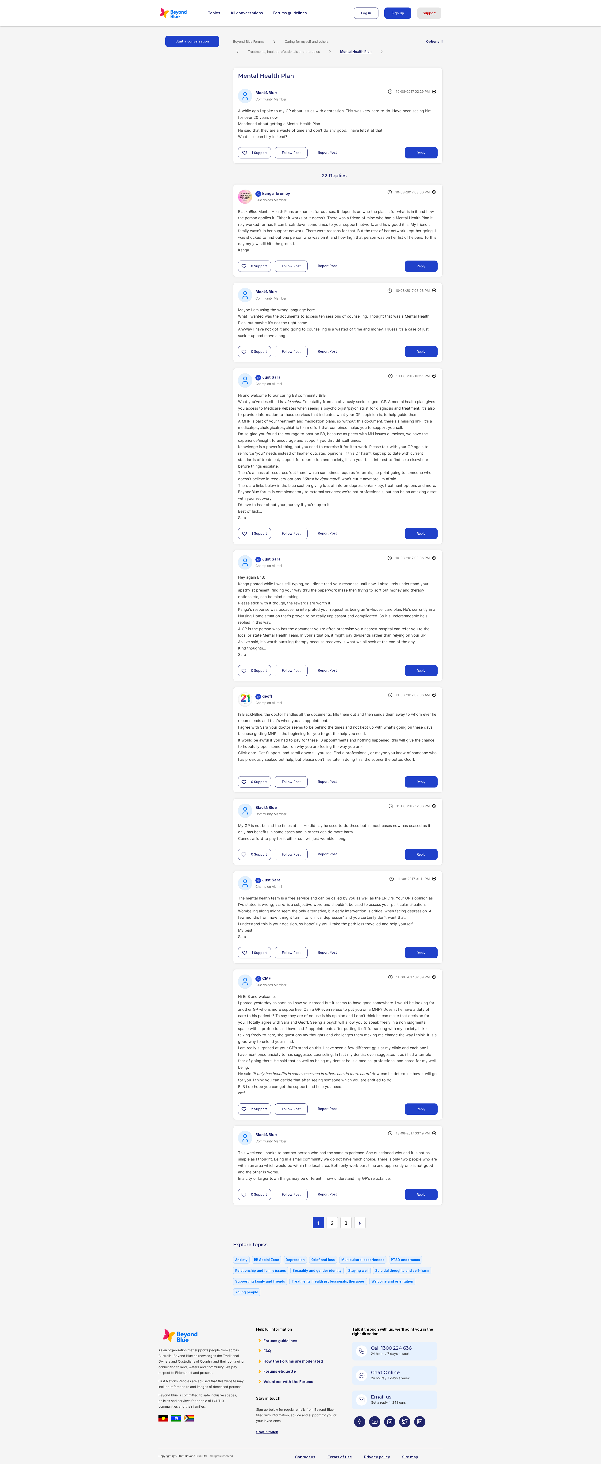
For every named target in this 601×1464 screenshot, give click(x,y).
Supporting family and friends (260, 1281)
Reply (421, 153)
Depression (295, 1260)
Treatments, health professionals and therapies (284, 52)
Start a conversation (192, 41)
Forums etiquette (279, 1371)
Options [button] (432, 41)
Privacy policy (377, 1457)
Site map (410, 1457)
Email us (381, 1397)
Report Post (327, 152)
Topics (214, 13)
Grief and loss (323, 1260)
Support (429, 13)
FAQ (267, 1351)
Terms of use (339, 1457)
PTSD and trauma (405, 1260)
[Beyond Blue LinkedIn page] (419, 1431)
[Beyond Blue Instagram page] (389, 1431)
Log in (366, 13)
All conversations (247, 13)
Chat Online (385, 1372)
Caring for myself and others (306, 41)
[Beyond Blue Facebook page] (359, 1431)
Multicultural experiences (362, 1260)
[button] (244, 152)
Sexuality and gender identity (317, 1270)
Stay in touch (267, 1432)
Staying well (358, 1270)
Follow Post (291, 153)
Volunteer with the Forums (288, 1381)
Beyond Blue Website (180, 1335)
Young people (246, 1292)
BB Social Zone (266, 1260)
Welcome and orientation (392, 1281)
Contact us (305, 1457)
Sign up (398, 13)
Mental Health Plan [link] (356, 52)
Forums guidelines (290, 13)
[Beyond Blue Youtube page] (374, 1431)
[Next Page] (360, 1222)
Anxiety (241, 1260)
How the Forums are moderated (293, 1361)
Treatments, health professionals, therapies (328, 1281)
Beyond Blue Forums (179, 13)
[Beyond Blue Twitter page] (404, 1431)
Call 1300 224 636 (391, 1348)
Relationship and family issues (260, 1270)
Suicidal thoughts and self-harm (402, 1270)
